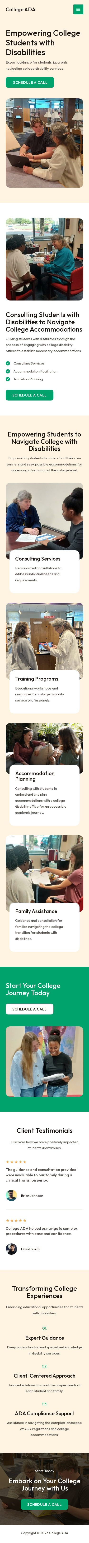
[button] (29, 395)
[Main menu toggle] (78, 9)
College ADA (21, 9)
